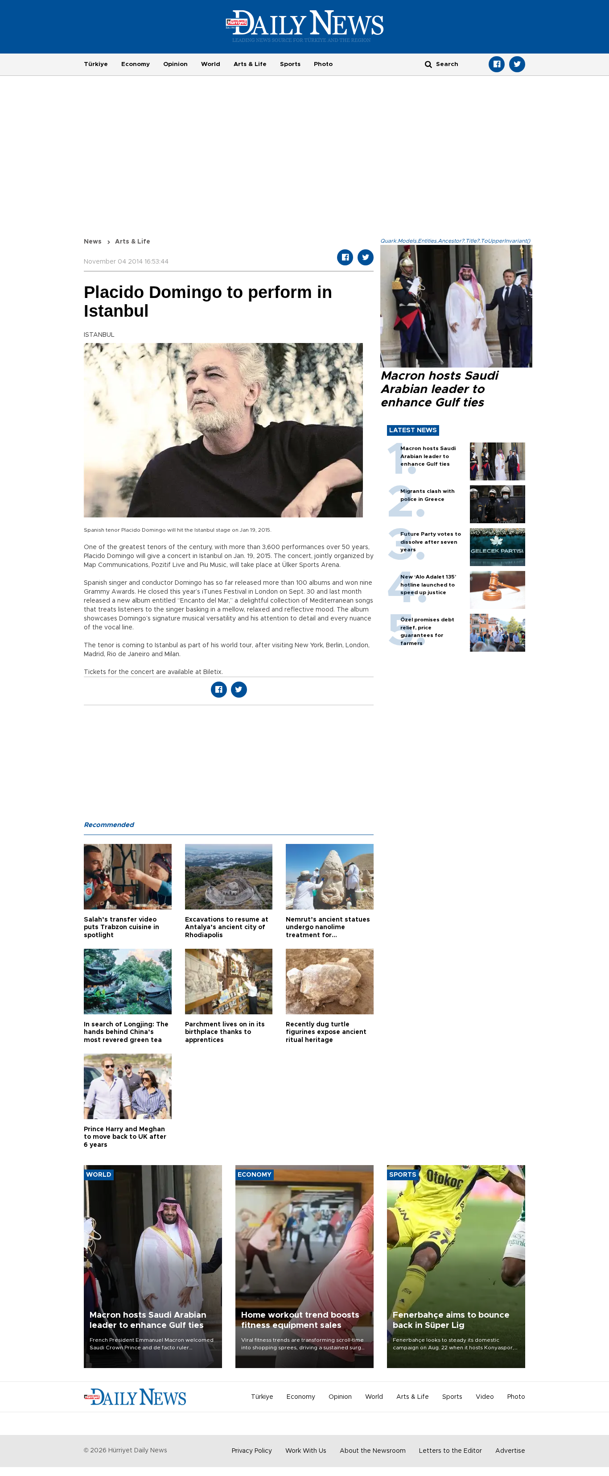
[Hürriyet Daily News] (305, 26)
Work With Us (305, 1451)
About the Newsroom (373, 1451)
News (93, 242)
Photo (323, 64)
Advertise (510, 1451)
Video (485, 1397)
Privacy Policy (252, 1451)
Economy (135, 64)
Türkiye (96, 64)
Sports (290, 64)
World (210, 64)
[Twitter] (517, 64)
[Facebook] (497, 64)
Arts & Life (250, 64)
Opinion (175, 64)
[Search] (428, 64)
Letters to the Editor (450, 1451)
